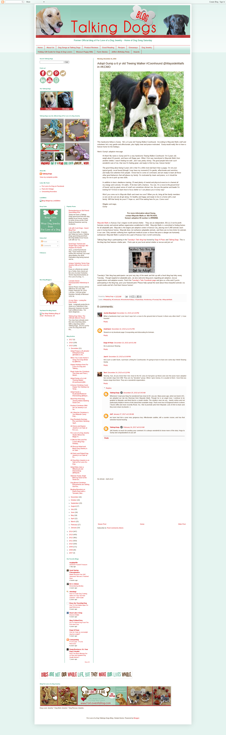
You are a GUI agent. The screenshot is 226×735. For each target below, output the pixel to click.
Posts (45, 242)
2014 (71, 531)
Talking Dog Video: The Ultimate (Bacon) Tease (77, 317)
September (75, 503)
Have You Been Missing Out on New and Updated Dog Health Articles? (78, 655)
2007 (71, 553)
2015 (71, 346)
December (75, 348)
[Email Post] (126, 296)
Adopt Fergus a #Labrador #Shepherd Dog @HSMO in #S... (79, 353)
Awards (136, 52)
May (72, 515)
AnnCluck (107, 329)
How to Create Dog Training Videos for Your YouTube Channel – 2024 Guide (78, 595)
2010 (71, 544)
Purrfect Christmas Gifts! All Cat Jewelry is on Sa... (78, 407)
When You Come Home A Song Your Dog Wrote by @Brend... (79, 360)
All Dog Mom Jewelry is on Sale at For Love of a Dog (79, 462)
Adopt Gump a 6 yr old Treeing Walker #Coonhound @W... (78, 380)
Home (40, 47)
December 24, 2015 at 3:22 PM (119, 373)
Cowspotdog (74, 640)
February (74, 525)
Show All (87, 662)
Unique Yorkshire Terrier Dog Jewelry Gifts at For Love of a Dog (79, 265)
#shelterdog (148, 299)
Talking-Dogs (115, 393)
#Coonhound (116, 299)
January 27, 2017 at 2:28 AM (124, 414)
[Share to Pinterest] (140, 296)
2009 (71, 547)
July (72, 509)
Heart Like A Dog (75, 613)
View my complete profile (49, 177)
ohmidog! (72, 592)
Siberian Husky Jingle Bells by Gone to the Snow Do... (78, 478)
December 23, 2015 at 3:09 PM (120, 357)
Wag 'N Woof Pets (76, 620)
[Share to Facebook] (138, 296)
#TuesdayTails (157, 299)
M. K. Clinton (74, 584)
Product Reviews (91, 47)
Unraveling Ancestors (49, 192)
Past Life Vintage (48, 189)
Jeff (111, 414)
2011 (71, 541)
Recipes (121, 47)
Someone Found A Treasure (78, 564)
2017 (71, 340)
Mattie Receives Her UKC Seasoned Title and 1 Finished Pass (79, 576)
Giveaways (133, 47)
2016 (71, 343)
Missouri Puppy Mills (84, 52)
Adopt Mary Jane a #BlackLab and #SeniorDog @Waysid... (77, 470)
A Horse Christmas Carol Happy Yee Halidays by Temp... (79, 387)
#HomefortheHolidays (128, 299)
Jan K (106, 357)
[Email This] (130, 296)
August (73, 506)
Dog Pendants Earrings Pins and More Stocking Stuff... (79, 421)
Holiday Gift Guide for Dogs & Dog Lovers (55, 52)
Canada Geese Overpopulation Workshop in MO (79, 283)
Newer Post (102, 524)
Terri (105, 373)
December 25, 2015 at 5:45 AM (134, 393)
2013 (71, 535)
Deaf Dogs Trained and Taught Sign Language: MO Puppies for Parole (78, 246)
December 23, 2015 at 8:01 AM (125, 343)
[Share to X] (135, 296)
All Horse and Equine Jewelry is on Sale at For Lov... (78, 428)
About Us (50, 47)
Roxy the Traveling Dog (78, 603)
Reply (106, 322)
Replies (108, 388)
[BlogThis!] (133, 296)
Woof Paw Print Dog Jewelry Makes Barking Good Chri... (79, 400)
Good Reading (108, 47)
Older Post (182, 524)
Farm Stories (102, 52)
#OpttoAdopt (139, 299)
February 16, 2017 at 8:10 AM (133, 427)
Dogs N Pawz (160, 240)
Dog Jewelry (147, 47)
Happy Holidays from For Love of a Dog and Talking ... (79, 366)
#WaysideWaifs (167, 299)
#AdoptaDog (107, 299)
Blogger (136, 718)
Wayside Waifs (103, 223)
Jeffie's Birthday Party (120, 52)
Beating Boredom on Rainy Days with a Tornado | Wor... (77, 491)
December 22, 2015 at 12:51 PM (123, 329)
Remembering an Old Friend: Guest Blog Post (79, 211)
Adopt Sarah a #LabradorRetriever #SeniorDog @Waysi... (79, 394)
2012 (71, 538)
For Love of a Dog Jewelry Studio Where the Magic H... (79, 435)
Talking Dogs (174, 240)
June (73, 512)
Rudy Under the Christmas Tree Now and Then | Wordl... (79, 373)
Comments (47, 246)
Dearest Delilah (74, 615)
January (74, 528)
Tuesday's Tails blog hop (137, 240)
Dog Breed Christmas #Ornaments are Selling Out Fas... (79, 484)
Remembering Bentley (76, 586)
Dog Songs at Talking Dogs (69, 47)
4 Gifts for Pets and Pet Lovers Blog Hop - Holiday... (78, 441)
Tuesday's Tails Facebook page (144, 280)
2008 (71, 550)
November (75, 497)
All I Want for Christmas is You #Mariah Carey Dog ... (79, 414)
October (74, 500)
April (73, 518)
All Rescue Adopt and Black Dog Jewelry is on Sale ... (78, 448)
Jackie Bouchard (110, 313)
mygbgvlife (73, 563)
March (73, 521)
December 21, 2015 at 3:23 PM (128, 313)
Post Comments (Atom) (115, 528)
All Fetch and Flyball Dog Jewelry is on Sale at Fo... (79, 455)
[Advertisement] (141, 501)
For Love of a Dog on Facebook (53, 186)
